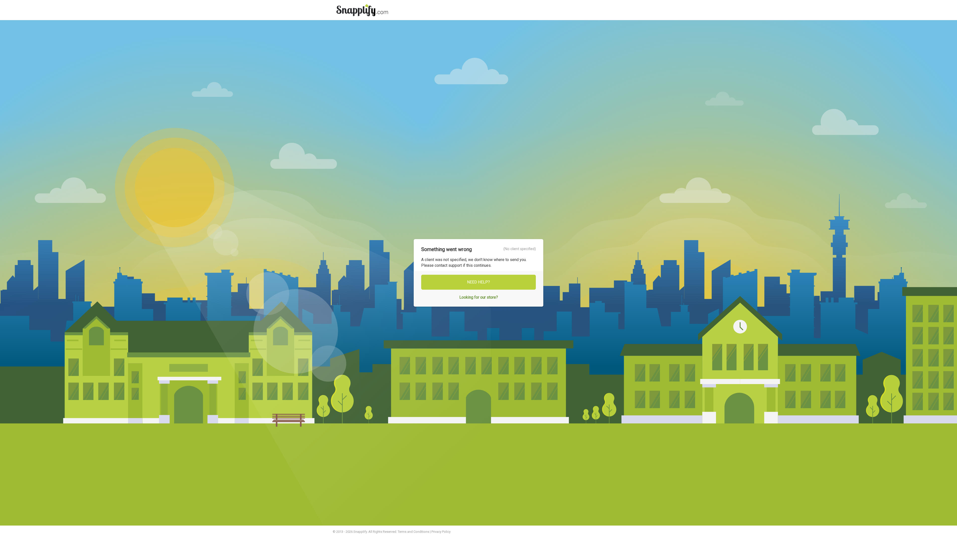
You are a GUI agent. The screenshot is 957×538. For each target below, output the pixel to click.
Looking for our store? (478, 297)
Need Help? (478, 282)
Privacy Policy (441, 532)
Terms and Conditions (413, 532)
